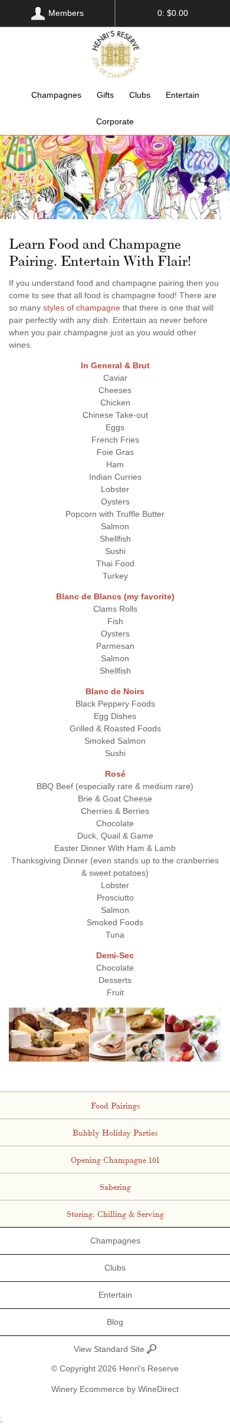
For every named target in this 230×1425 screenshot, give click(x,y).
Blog (115, 1322)
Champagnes (56, 95)
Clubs (139, 95)
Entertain (182, 95)
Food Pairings (115, 1105)
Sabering (115, 1186)
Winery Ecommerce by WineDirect (115, 1389)
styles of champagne (81, 307)
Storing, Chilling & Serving (115, 1213)
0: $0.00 (172, 13)
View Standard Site (110, 1349)
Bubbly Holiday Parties (115, 1132)
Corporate (115, 121)
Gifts (105, 95)
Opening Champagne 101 (115, 1159)
